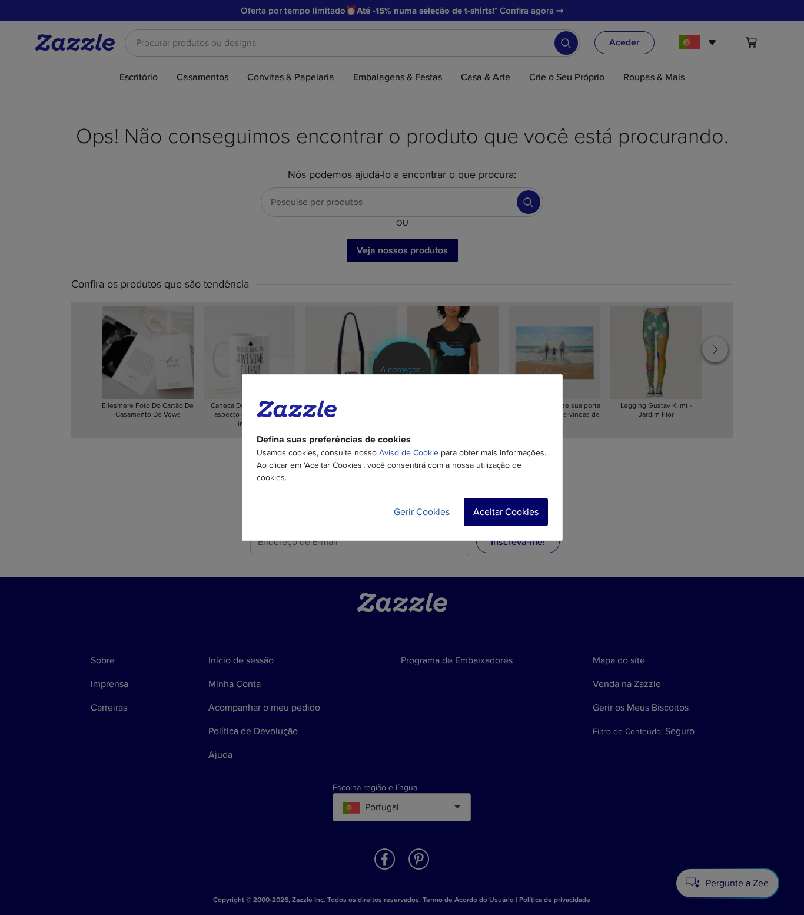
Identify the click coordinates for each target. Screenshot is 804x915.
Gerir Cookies (422, 512)
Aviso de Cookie (408, 453)
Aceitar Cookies (506, 512)
